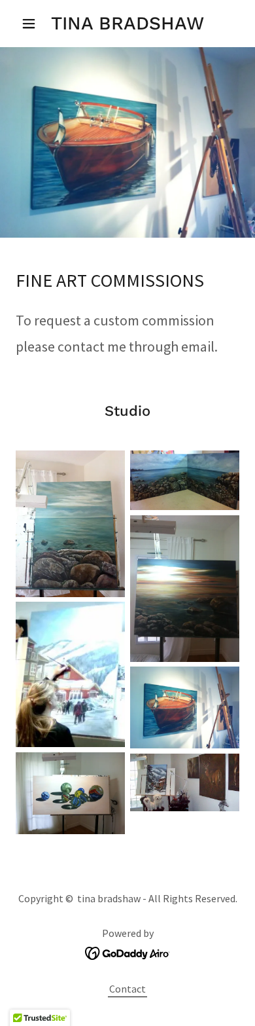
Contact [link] (127, 988)
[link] (127, 23)
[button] (32, 23)
